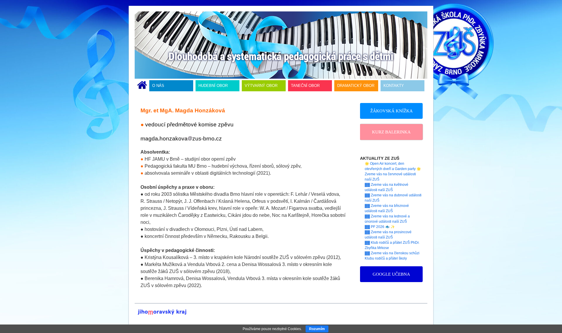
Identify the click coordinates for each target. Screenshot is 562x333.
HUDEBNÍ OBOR (213, 85)
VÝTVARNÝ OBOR (261, 85)
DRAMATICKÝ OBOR (355, 85)
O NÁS (158, 85)
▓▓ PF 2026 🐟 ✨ (380, 227)
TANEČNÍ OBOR (305, 85)
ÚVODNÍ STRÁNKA (142, 85)
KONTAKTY (393, 85)
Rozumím (317, 329)
